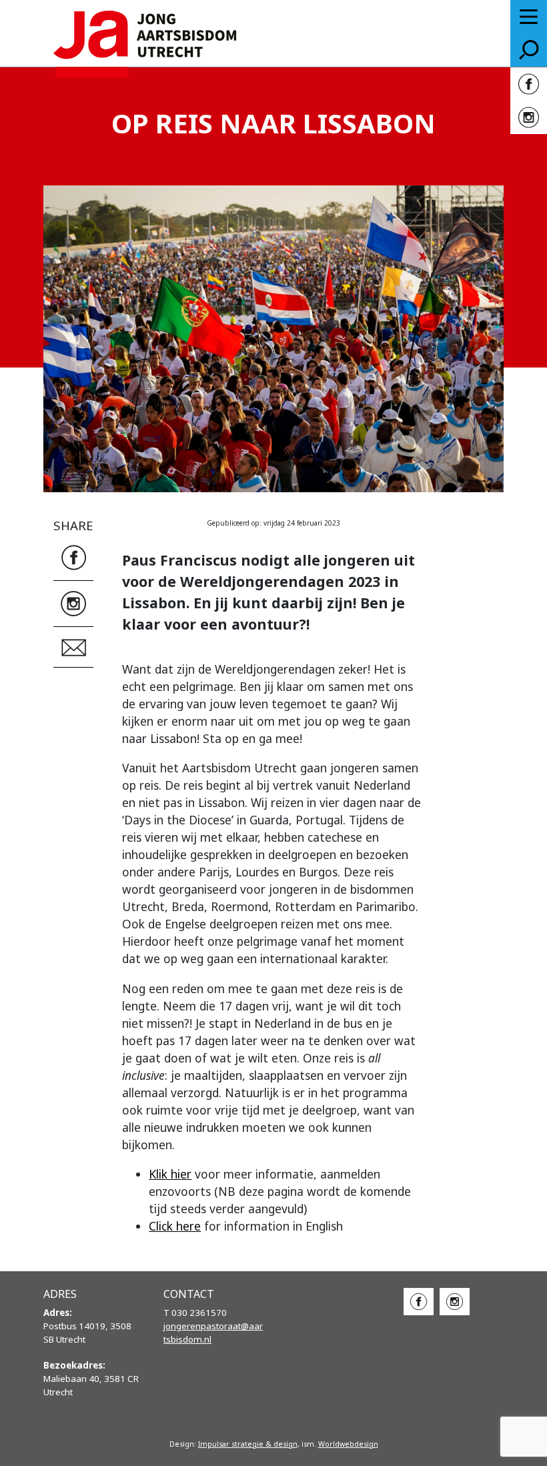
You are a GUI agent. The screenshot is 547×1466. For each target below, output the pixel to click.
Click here (175, 1226)
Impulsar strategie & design (248, 1444)
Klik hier (170, 1174)
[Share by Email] (73, 646)
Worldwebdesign (348, 1444)
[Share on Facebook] (73, 556)
